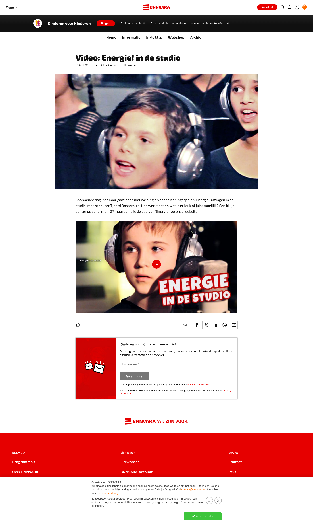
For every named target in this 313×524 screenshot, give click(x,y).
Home (111, 37)
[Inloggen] (297, 7)
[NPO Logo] (305, 7)
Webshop (176, 37)
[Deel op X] (206, 325)
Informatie (131, 37)
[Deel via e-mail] (233, 325)
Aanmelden (134, 376)
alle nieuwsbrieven (198, 384)
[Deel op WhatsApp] (224, 325)
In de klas (154, 37)
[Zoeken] (282, 7)
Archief (196, 37)
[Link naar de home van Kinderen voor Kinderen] (37, 23)
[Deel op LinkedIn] (215, 325)
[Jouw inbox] (290, 7)
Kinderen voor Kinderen (69, 23)
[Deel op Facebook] (197, 325)
